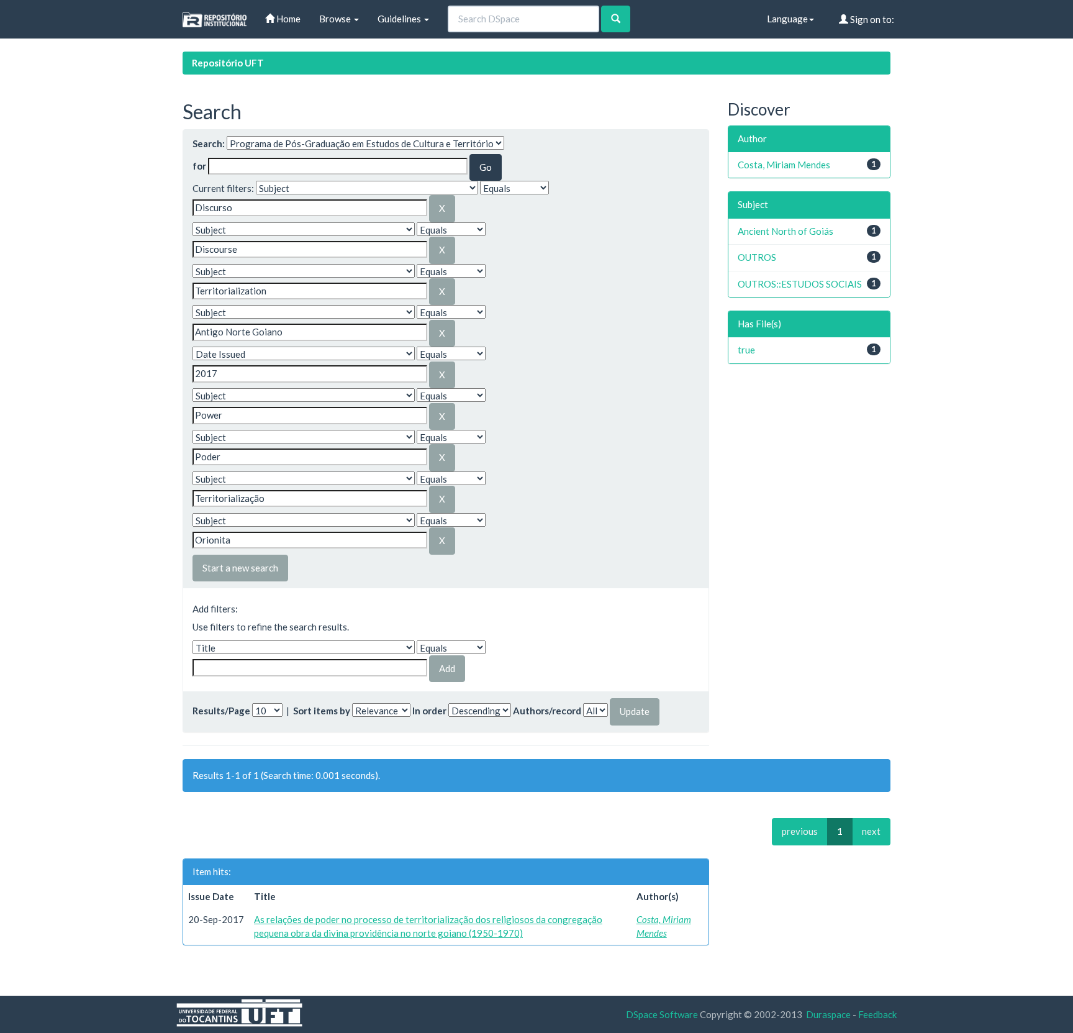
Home (287, 18)
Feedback (877, 1014)
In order (429, 710)
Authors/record (547, 710)
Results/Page (221, 710)
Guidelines (400, 18)
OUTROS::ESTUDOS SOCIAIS (800, 283)
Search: (208, 143)
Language (787, 18)
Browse (336, 18)
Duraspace (828, 1014)
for (199, 165)
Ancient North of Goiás (785, 231)
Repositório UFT (228, 62)
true (746, 349)
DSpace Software (662, 1014)
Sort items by (321, 710)
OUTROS (757, 257)
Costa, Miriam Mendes (784, 164)
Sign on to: (871, 19)
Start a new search (240, 567)
